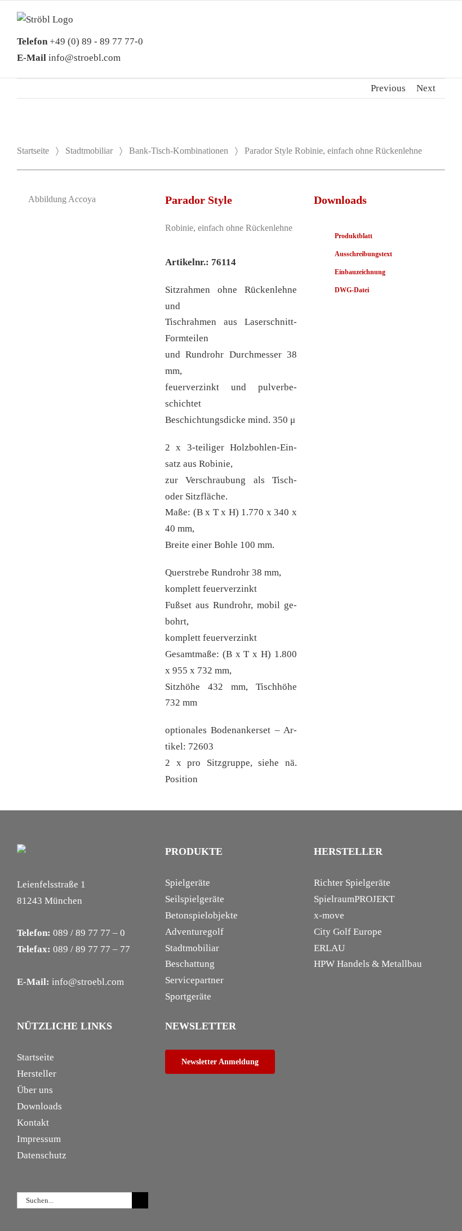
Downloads (39, 1106)
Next (426, 88)
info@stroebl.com (69, 57)
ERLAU (329, 948)
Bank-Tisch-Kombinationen (178, 150)
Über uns (35, 1090)
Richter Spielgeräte (352, 882)
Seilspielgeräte (194, 899)
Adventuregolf (194, 931)
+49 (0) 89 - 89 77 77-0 (80, 41)
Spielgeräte (187, 882)
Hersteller (36, 1073)
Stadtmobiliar (89, 150)
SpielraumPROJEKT (354, 899)
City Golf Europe (348, 931)
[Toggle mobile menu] (440, 29)
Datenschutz (41, 1155)
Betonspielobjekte (201, 915)
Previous (388, 88)
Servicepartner (194, 980)
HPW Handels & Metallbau (368, 963)
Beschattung (190, 963)
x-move (329, 915)
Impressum (39, 1139)
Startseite (33, 150)
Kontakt (33, 1122)
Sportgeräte (188, 996)
